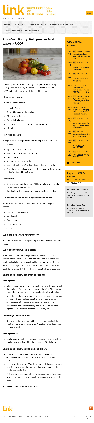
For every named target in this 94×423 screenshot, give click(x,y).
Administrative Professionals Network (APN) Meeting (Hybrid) (81, 90)
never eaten (53, 255)
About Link (30, 30)
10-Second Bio (35, 24)
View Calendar (75, 162)
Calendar (19, 24)
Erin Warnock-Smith (30, 386)
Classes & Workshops (61, 24)
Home (7, 24)
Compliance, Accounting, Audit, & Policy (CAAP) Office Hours (81, 125)
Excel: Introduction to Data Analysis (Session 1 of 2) (81, 56)
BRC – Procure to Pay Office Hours (80, 80)
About (46, 417)
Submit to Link (11, 30)
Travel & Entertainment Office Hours (81, 68)
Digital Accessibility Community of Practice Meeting (81, 101)
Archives (38, 417)
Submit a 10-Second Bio (77, 189)
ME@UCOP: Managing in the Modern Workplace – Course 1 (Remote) (81, 112)
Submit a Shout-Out (76, 205)
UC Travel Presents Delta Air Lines (79, 146)
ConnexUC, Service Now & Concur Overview (81, 135)
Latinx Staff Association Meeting (81, 155)
